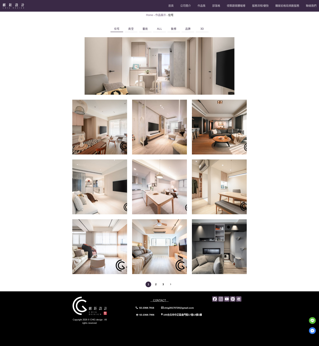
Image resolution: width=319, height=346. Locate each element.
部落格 (216, 5)
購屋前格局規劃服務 (287, 5)
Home (149, 15)
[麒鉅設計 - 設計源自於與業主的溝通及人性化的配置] (19, 6)
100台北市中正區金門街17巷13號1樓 (182, 314)
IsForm (97, 329)
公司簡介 (185, 5)
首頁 (171, 5)
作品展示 (160, 15)
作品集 (202, 5)
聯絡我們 (311, 5)
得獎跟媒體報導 (236, 5)
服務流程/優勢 (260, 5)
